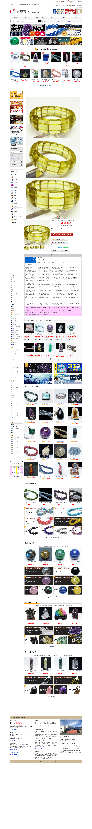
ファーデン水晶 (15, 415)
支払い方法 (62, 5)
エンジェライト (15, 263)
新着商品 (16, 17)
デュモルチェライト (16, 367)
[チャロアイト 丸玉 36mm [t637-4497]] (50, 328)
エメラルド (14, 261)
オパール (13, 271)
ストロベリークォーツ (16, 326)
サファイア (14, 306)
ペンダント (16, 179)
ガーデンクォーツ (15, 281)
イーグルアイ (14, 251)
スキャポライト (15, 330)
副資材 (15, 219)
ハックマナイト (15, 385)
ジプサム (13, 316)
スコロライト (14, 332)
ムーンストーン (15, 426)
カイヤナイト (14, 277)
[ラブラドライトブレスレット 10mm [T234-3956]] (71, 347)
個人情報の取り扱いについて (15, 754)
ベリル (68, 21)
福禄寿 (13, 397)
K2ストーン (14, 299)
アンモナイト (14, 249)
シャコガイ (14, 318)
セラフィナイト (15, 338)
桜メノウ (13, 235)
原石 (76, 17)
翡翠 (13, 395)
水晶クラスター (40, 17)
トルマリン (14, 377)
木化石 (13, 419)
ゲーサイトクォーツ (16, 279)
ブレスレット (28, 17)
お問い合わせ (79, 7)
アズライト (14, 237)
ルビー (13, 449)
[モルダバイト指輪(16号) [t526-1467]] (71, 328)
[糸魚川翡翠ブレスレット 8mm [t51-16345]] (39, 328)
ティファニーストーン (16, 365)
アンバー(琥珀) (15, 247)
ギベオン (13, 291)
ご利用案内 (72, 5)
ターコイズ (14, 353)
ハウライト (14, 383)
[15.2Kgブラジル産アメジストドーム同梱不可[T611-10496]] (60, 347)
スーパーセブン (15, 324)
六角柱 (52, 17)
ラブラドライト (15, 441)
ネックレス (16, 190)
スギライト (14, 328)
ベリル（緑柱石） (15, 413)
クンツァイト (14, 297)
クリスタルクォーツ (16, 295)
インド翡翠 (14, 257)
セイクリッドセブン (16, 336)
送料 (67, 5)
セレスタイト (14, 342)
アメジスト (14, 243)
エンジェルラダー (15, 265)
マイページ (71, 7)
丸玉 (64, 17)
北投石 (13, 417)
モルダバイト (14, 432)
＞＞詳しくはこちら (14, 729)
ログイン (65, 7)
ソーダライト (14, 344)
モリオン (13, 430)
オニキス (13, 269)
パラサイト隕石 (15, 387)
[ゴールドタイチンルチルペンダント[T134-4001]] (39, 347)
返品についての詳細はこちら (60, 242)
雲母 (13, 259)
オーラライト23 (15, 267)
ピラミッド (16, 200)
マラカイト (14, 424)
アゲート (13, 233)
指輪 (15, 177)
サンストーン (14, 310)
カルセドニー (14, 287)
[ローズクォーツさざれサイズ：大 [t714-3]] (29, 328)
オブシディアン (15, 273)
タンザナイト (14, 355)
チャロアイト (14, 357)
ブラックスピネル (15, 405)
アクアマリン (14, 231)
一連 (15, 184)
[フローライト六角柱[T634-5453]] (50, 347)
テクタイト (14, 361)
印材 (15, 208)
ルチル (19, 158)
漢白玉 (13, 289)
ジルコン (13, 322)
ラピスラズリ (14, 439)
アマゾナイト (14, 241)
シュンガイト (14, 320)
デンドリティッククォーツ (17, 371)
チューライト (14, 359)
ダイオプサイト (15, 349)
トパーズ (13, 373)
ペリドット (14, 411)
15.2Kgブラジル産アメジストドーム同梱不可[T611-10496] (60, 354)
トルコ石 (13, 375)
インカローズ (14, 253)
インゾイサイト (15, 255)
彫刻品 (15, 206)
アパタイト (14, 239)
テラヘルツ (13, 157)
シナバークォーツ (15, 314)
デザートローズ (15, 363)
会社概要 (56, 5)
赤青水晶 (13, 229)
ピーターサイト (15, 391)
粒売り (15, 182)
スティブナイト (15, 334)
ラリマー (64, 21)
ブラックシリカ (15, 403)
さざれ (15, 187)
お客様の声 (79, 5)
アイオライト (14, 227)
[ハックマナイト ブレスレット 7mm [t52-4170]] (29, 347)
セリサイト (14, 340)
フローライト (14, 409)
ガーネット (14, 283)
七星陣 (15, 211)
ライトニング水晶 (15, 437)
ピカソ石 (13, 393)
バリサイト (14, 389)
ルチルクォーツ (15, 447)
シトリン (13, 312)
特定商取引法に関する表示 (15, 752)
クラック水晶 (14, 293)
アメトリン (14, 245)
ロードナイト (14, 453)
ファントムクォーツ (16, 399)
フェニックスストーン (16, 401)
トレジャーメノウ (17, 216)
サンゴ (13, 308)
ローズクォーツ (15, 451)
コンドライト (14, 301)
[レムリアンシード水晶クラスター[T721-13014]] (60, 328)
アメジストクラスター (57, 21)
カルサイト (14, 285)
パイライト (14, 381)
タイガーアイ (14, 351)
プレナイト (14, 407)
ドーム (15, 213)
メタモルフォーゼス (16, 428)
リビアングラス (15, 445)
